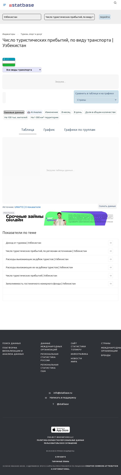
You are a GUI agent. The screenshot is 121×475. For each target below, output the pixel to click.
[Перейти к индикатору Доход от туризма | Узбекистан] (110, 242)
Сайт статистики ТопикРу (78, 346)
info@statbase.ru (62, 392)
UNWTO (18, 207)
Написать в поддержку (63, 397)
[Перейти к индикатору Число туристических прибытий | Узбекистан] (110, 275)
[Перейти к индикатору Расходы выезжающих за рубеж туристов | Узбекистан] (110, 259)
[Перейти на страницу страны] (9, 62)
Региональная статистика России (49, 357)
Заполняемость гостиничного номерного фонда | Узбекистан (41, 283)
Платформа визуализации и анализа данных (13, 351)
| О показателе (32, 207)
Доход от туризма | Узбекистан (23, 242)
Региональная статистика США (49, 368)
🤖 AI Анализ (34, 112)
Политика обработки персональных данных (60, 440)
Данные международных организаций (51, 346)
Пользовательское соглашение (60, 443)
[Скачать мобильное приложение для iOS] (60, 429)
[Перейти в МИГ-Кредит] (60, 218)
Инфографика (79, 354)
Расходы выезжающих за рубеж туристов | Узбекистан (37, 259)
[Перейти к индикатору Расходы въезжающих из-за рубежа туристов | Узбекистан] (110, 267)
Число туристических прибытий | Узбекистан (31, 275)
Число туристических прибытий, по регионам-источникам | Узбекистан (46, 251)
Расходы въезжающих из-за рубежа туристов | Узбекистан (39, 267)
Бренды (106, 355)
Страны (105, 343)
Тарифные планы (60, 461)
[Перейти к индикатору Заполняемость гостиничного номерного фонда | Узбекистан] (110, 283)
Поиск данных (12, 343)
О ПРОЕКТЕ (60, 457)
